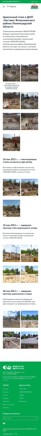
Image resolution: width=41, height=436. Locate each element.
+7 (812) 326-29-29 (8, 378)
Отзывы (6, 398)
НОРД (21, 395)
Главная (5, 389)
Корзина (13, 6)
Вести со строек (8, 404)
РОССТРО (23, 389)
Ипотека (6, 407)
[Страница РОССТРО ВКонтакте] (4, 423)
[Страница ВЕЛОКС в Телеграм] (8, 423)
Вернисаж (22, 401)
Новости (6, 392)
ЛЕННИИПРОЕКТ (25, 392)
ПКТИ (21, 398)
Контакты (6, 401)
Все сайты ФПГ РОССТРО (11, 1)
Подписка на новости (11, 414)
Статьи (5, 395)
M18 (15, 434)
